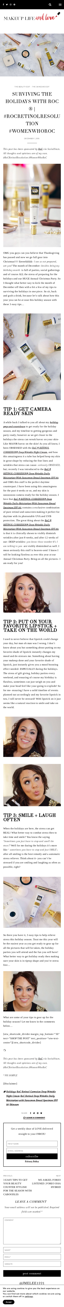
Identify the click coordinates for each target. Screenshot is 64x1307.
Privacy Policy (32, 1161)
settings (29, 1296)
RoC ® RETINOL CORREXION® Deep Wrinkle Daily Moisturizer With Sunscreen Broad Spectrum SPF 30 (30, 473)
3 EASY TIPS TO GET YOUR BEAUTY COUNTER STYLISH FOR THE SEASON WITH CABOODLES (17, 1187)
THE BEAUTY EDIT (22, 87)
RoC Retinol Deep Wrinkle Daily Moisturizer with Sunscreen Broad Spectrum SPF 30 (32, 1100)
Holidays (11, 1091)
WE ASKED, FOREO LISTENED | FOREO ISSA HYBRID (46, 1183)
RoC (40, 149)
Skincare (14, 1104)
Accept (8, 1302)
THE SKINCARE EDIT (41, 87)
